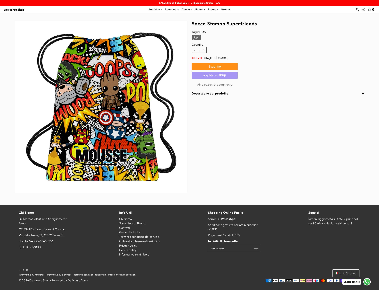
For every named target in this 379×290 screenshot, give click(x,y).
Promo (212, 9)
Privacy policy (128, 245)
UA (196, 37)
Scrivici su (221, 219)
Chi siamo (125, 219)
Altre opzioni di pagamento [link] (214, 84)
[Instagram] (27, 270)
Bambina (170, 9)
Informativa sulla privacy (58, 274)
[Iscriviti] (256, 248)
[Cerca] (357, 9)
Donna (186, 9)
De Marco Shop (14, 9)
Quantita (197, 44)
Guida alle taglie (129, 232)
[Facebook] (20, 270)
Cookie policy (127, 250)
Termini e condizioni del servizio (139, 236)
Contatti (124, 228)
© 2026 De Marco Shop (34, 280)
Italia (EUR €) (347, 273)
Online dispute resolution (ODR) (139, 241)
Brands (225, 9)
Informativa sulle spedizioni (122, 274)
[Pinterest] (23, 270)
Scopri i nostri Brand (132, 223)
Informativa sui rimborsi (134, 254)
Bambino (154, 9)
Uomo (199, 9)
